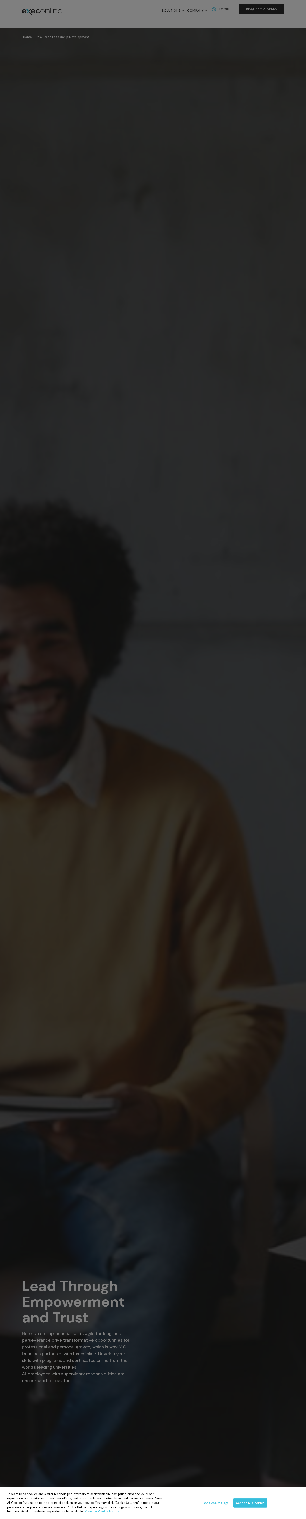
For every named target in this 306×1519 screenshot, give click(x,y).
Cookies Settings (215, 1503)
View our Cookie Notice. (102, 1511)
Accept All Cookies (250, 1503)
